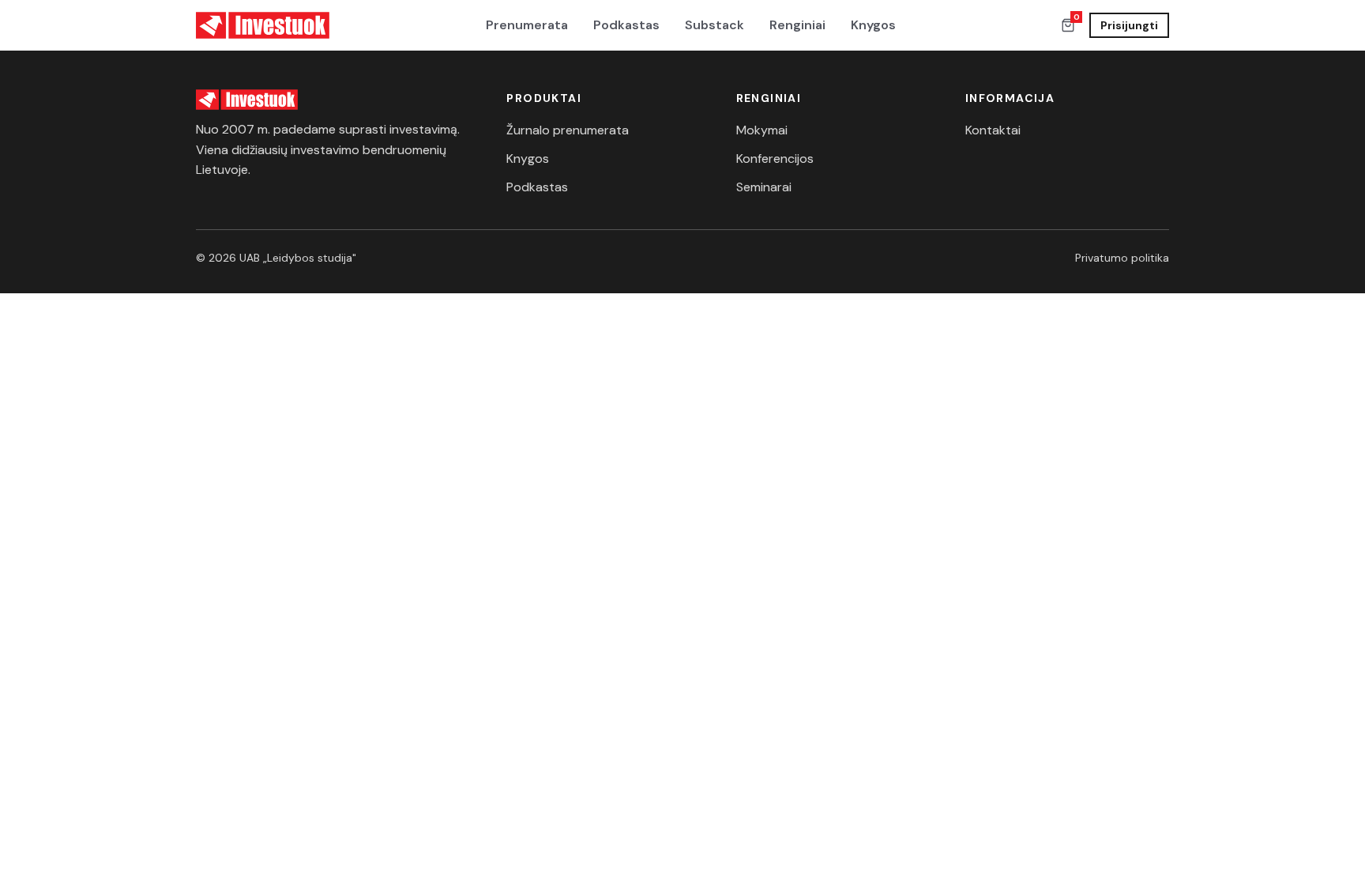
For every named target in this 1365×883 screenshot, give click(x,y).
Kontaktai (993, 130)
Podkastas (626, 25)
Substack (714, 25)
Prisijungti (1129, 25)
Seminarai (764, 187)
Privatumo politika (1122, 258)
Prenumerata (527, 25)
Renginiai (797, 25)
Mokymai (762, 130)
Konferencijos (775, 158)
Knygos (873, 25)
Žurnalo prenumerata (567, 130)
